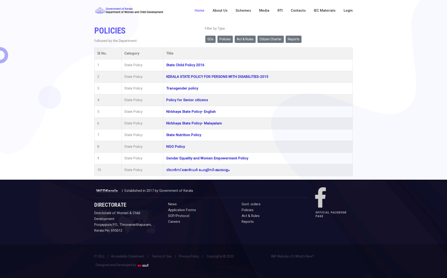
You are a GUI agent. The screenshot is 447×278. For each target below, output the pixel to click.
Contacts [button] (298, 10)
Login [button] (348, 10)
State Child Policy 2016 (185, 65)
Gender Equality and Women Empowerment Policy (207, 158)
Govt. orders (251, 204)
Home (199, 10)
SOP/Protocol (178, 216)
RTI (280, 10)
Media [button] (264, 10)
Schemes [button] (243, 10)
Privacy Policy (189, 256)
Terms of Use (162, 256)
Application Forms (182, 210)
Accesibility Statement (127, 256)
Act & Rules (245, 39)
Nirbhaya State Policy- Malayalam (194, 123)
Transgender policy (182, 88)
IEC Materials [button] (324, 10)
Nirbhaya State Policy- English (191, 112)
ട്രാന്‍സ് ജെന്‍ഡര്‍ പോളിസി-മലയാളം (198, 170)
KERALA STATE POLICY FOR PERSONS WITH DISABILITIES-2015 (217, 77)
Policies (225, 39)
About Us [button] (220, 10)
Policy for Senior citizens (187, 100)
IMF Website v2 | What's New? (292, 256)
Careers (174, 222)
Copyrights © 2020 (220, 256)
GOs (210, 39)
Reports (293, 39)
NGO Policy (175, 146)
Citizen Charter (271, 39)
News (172, 204)
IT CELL (99, 256)
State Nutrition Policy (183, 135)
